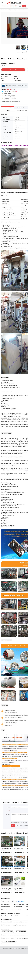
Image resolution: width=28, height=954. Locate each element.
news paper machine (18, 906)
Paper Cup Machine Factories (8, 935)
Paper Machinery (24, 9)
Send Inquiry (13, 69)
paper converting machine (6, 909)
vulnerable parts (17, 909)
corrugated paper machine (19, 904)
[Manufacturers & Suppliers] (14, 2)
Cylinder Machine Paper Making (9, 925)
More (2, 944)
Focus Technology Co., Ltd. (17, 948)
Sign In (3, 101)
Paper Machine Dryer (23, 925)
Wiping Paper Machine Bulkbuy (8, 941)
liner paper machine (5, 906)
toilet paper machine (5, 904)
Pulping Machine (15, 921)
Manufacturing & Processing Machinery (12, 9)
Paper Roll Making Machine (8, 938)
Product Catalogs (20, 901)
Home (2, 9)
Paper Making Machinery (21, 931)
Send (13, 825)
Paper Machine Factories (7, 931)
